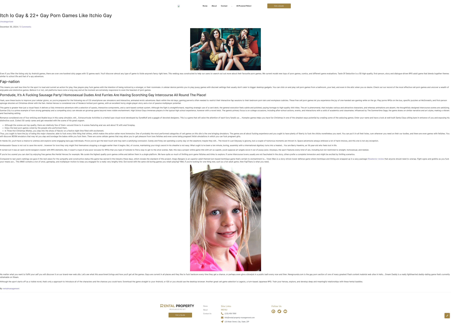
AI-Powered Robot (243, 6)
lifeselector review (376, 159)
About (214, 6)
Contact (224, 6)
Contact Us (207, 314)
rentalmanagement (11, 288)
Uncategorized (6, 21)
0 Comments (25, 27)
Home (205, 6)
